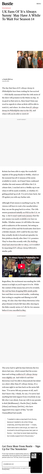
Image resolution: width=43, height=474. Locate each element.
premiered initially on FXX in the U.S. (23, 212)
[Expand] (32, 454)
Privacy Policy (5, 469)
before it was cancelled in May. (14, 310)
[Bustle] (7, 3)
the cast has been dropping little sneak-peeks (19, 291)
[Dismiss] (39, 454)
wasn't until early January (22, 215)
